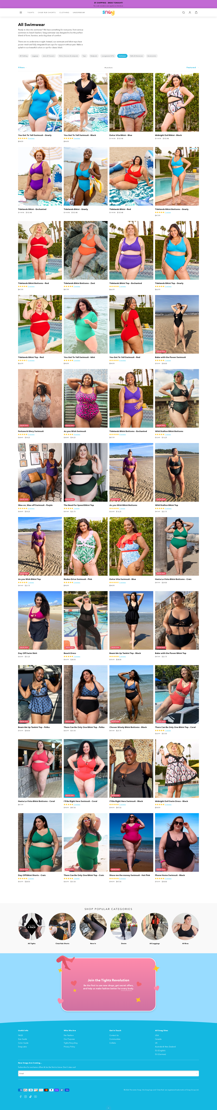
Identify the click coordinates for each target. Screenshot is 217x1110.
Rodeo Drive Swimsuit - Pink (78, 579)
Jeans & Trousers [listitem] (49, 56)
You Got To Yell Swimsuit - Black (80, 135)
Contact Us (114, 1035)
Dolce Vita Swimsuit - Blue (122, 579)
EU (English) (160, 1050)
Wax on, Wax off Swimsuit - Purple (35, 505)
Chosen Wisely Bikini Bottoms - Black (128, 727)
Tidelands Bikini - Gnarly (76, 209)
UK (156, 1043)
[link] (190, 12)
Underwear (79, 12)
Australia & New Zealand (165, 1047)
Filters (21, 67)
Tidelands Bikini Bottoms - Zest (79, 283)
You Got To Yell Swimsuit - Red (124, 357)
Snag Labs (22, 1047)
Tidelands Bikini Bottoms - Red (33, 283)
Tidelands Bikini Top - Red (31, 357)
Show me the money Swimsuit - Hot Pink (129, 875)
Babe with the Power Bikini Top (170, 653)
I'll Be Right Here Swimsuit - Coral (80, 801)
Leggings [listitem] (35, 56)
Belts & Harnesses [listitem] (136, 56)
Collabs (112, 1043)
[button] (21, 12)
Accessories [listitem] (151, 56)
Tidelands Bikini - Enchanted (32, 209)
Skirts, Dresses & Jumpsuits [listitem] (68, 56)
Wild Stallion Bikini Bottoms (169, 431)
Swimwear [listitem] (122, 56)
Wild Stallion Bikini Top (166, 505)
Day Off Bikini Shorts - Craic (32, 875)
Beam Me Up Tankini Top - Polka (34, 727)
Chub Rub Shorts (47, 12)
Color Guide (23, 1043)
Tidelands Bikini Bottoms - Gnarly (172, 209)
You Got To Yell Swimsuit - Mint (79, 357)
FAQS (20, 1035)
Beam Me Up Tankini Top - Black (125, 653)
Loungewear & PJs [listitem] (108, 56)
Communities (114, 1039)
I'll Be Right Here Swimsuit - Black (126, 801)
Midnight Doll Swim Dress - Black (171, 801)
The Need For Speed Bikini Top (79, 505)
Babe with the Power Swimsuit (170, 357)
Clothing (64, 12)
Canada (158, 1039)
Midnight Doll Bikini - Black (168, 135)
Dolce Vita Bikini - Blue (120, 135)
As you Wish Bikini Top (29, 579)
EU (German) (160, 1054)
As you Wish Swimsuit (75, 431)
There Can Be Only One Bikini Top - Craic (84, 875)
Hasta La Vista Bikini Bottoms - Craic (173, 579)
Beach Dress (70, 653)
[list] (108, 56)
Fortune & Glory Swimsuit (31, 431)
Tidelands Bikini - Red (120, 209)
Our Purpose (69, 1039)
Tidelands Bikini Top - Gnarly (169, 283)
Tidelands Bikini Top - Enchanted (125, 283)
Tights (31, 12)
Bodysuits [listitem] (94, 56)
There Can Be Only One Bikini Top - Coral (175, 727)
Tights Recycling (70, 1043)
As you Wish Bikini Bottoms (123, 505)
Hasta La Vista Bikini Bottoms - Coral (36, 801)
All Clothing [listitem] (23, 56)
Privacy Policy (69, 1047)
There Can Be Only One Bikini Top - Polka (84, 727)
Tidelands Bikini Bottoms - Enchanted (128, 431)
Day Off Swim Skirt (27, 653)
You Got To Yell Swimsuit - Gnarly (35, 135)
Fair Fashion (69, 1035)
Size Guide (22, 1039)
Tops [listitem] (84, 56)
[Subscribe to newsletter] (197, 1073)
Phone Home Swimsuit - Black (170, 875)
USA (157, 1035)
